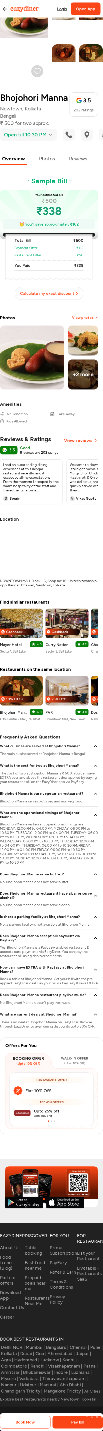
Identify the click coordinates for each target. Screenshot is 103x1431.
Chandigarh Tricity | (21, 1391)
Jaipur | (83, 1353)
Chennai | (79, 1347)
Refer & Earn (63, 1272)
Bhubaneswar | (38, 1372)
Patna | (91, 1366)
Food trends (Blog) (7, 1262)
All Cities (91, 1391)
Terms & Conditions (61, 1284)
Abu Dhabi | (71, 1385)
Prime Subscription (63, 1250)
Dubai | (27, 1353)
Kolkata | (10, 1353)
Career (7, 1317)
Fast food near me (35, 1265)
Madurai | (49, 1385)
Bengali (8, 116)
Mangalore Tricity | (63, 1391)
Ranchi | (38, 1366)
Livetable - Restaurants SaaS (89, 1273)
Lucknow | (50, 1360)
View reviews (78, 440)
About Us (10, 1247)
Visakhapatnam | (65, 1366)
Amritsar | (11, 1372)
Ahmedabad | (61, 1353)
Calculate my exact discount (47, 293)
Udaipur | (29, 1385)
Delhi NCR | (13, 1347)
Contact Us (12, 1307)
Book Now (25, 1422)
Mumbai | (35, 1347)
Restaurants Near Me (37, 1300)
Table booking (33, 1250)
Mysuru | (9, 1378)
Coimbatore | (15, 1366)
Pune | (96, 1347)
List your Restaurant (88, 1255)
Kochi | (69, 1360)
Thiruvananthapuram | (65, 1378)
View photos (83, 318)
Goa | (41, 1353)
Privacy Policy (57, 1299)
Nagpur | (10, 1385)
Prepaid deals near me (35, 1283)
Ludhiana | (81, 1372)
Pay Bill (77, 1422)
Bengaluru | (57, 1347)
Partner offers (8, 1280)
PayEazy (58, 1262)
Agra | (7, 1360)
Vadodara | (30, 1378)
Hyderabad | (27, 1360)
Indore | (62, 1372)
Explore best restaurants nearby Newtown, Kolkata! (48, 1399)
